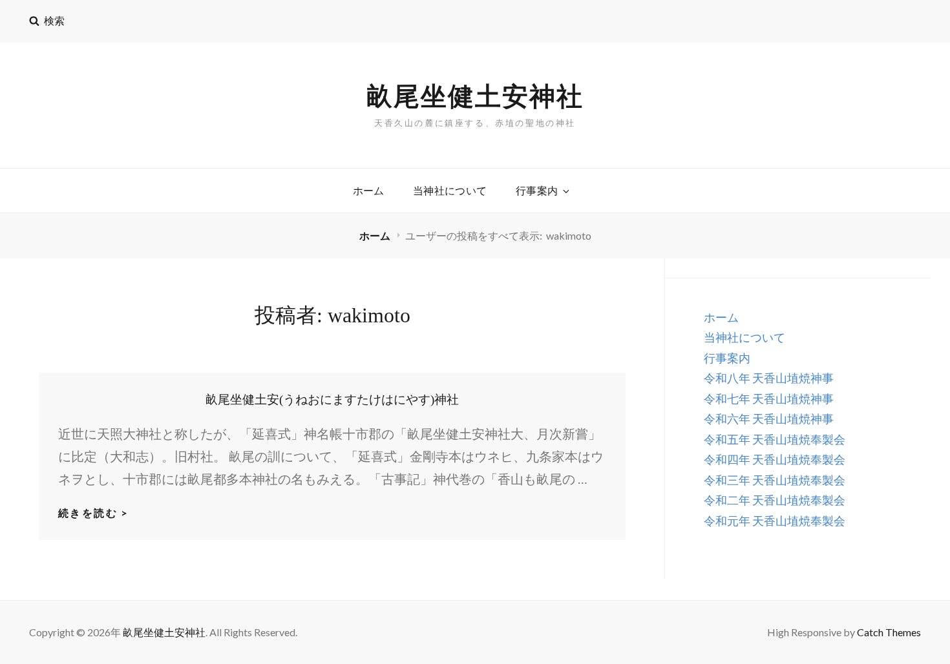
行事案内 (537, 190)
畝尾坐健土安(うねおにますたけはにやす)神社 (332, 399)
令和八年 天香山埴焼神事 (769, 378)
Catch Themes (889, 632)
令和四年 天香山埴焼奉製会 (774, 459)
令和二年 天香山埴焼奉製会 (774, 500)
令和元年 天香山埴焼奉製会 (774, 521)
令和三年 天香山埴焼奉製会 (774, 480)
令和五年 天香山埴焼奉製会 (774, 439)
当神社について (450, 190)
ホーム (369, 190)
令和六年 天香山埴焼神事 (769, 418)
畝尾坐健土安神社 (475, 95)
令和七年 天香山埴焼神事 (769, 398)
